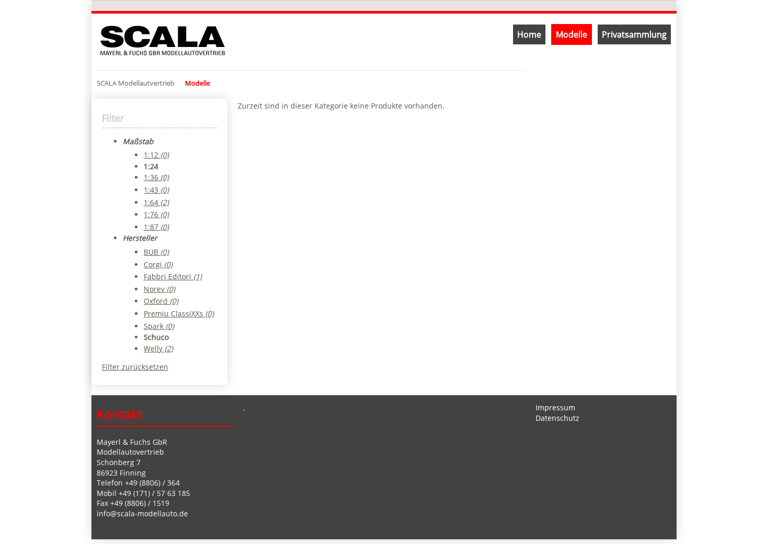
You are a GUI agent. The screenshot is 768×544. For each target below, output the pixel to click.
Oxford (161, 301)
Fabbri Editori (173, 276)
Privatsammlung (634, 34)
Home (529, 34)
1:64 (156, 202)
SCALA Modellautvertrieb (135, 83)
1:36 (156, 177)
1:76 (156, 214)
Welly (158, 348)
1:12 (156, 155)
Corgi (158, 264)
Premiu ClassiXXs (179, 313)
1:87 (156, 227)
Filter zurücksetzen (135, 367)
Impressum (555, 407)
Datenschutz (557, 418)
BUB (156, 252)
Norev (159, 289)
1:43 (156, 190)
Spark (159, 326)
